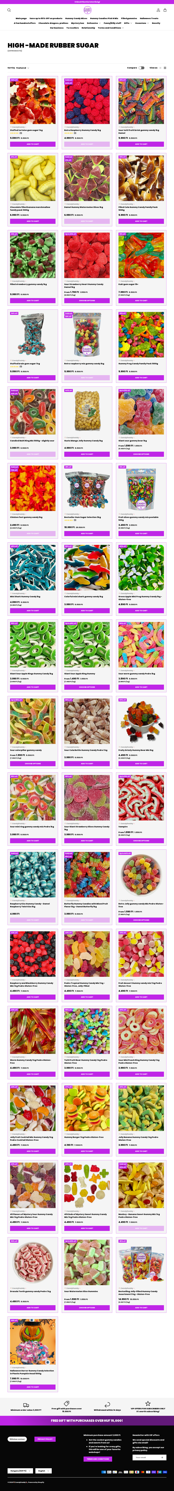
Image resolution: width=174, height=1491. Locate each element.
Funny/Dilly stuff (112, 23)
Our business (57, 28)
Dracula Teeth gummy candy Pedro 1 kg (30, 1291)
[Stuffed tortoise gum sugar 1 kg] (33, 101)
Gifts (126, 23)
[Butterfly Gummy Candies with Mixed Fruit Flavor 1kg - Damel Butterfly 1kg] (87, 874)
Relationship (88, 28)
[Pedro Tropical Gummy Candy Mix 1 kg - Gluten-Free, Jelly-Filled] (87, 954)
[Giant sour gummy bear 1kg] (141, 412)
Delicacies (92, 23)
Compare (132, 67)
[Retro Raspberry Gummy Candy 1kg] (87, 101)
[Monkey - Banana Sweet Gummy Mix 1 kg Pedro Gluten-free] (141, 1185)
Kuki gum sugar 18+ (128, 284)
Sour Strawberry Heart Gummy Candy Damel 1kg (83, 285)
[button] (165, 10)
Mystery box (77, 23)
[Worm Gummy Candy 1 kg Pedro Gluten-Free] (33, 1031)
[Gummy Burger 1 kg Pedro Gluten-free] (87, 1108)
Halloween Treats (149, 18)
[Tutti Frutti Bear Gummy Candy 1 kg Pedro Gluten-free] (87, 1031)
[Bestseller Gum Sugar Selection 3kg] (87, 488)
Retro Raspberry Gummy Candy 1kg (82, 130)
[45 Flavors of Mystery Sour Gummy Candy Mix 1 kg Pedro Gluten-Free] (33, 1185)
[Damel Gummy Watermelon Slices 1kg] (87, 178)
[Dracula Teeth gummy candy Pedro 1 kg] (33, 1262)
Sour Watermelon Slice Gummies (81, 1291)
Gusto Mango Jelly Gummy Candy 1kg (83, 440)
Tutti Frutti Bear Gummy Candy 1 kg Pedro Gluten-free (85, 1061)
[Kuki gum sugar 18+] (141, 255)
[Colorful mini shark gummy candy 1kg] (87, 567)
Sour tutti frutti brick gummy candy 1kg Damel (138, 131)
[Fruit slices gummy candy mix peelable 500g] (141, 488)
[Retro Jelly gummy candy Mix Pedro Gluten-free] (141, 874)
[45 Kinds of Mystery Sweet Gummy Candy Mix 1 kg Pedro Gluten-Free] (87, 1185)
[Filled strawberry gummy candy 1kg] (33, 255)
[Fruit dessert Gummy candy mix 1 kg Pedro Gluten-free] (141, 954)
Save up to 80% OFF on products (46, 18)
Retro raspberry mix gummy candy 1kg (84, 363)
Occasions (140, 23)
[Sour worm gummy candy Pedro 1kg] (141, 644)
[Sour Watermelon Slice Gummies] (87, 1262)
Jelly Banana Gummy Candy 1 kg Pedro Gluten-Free (138, 1138)
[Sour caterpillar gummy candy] (33, 721)
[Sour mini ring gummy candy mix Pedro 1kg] (33, 797)
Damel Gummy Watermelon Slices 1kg (83, 207)
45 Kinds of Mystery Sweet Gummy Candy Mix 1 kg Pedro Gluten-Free (85, 1215)
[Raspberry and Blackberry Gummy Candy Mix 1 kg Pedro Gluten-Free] (33, 954)
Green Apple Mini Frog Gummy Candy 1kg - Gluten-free (140, 598)
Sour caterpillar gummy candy (26, 750)
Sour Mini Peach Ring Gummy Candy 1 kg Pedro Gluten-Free (138, 1061)
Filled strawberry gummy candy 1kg (28, 284)
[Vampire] (141, 797)
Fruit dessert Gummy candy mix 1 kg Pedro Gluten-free (140, 984)
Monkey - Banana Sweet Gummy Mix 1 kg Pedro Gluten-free (139, 1215)
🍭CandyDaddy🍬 (20, 1482)
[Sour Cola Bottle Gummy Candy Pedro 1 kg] (87, 721)
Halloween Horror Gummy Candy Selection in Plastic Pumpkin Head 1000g (32, 1372)
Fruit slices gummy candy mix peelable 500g (138, 518)
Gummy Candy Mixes (76, 18)
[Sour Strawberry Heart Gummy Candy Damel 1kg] (87, 255)
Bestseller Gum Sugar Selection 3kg (82, 517)
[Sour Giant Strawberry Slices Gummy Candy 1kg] (87, 797)
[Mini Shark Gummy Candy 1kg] (33, 567)
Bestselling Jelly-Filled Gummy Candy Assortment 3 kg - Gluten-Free (137, 1293)
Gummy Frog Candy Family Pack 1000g (138, 363)
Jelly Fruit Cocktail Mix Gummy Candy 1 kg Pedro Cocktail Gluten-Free (31, 1138)
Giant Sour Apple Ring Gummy (79, 673)
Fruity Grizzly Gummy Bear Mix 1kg (135, 750)
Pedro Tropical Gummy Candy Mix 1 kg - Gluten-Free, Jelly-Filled (84, 984)
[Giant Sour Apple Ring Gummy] (87, 644)
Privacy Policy (45, 1439)
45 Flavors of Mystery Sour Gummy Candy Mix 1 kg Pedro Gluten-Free (31, 1215)
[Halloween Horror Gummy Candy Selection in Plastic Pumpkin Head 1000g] (33, 1342)
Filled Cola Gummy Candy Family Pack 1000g (138, 208)
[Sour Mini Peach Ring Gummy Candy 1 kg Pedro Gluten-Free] (141, 1031)
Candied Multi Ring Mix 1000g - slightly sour (32, 440)
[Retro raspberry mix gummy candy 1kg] (87, 334)
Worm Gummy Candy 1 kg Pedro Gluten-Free (30, 1061)
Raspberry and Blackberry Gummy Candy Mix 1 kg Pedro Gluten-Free (31, 984)
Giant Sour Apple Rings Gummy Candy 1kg (31, 673)
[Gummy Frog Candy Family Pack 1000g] (141, 334)
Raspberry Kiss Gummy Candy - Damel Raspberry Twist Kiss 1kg (30, 905)
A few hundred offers (25, 23)
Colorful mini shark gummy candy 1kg (83, 596)
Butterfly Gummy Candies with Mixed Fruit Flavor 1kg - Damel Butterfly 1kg (86, 905)
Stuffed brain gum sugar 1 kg (25, 363)
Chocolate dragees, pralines (53, 23)
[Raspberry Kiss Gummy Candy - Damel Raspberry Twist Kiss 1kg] (33, 874)
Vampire (123, 826)
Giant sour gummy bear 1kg (132, 440)
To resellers (72, 28)
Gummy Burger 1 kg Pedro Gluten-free (84, 1137)
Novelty (156, 23)
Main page (21, 18)
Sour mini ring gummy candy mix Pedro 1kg (32, 826)
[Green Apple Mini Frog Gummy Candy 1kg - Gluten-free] (141, 567)
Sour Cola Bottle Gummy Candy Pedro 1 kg (85, 750)
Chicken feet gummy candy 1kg (26, 517)
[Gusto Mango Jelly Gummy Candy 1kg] (87, 412)
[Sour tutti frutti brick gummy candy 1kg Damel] (141, 101)
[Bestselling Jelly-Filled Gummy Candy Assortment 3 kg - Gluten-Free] (141, 1262)
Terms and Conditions (109, 28)
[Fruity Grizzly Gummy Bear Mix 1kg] (141, 721)
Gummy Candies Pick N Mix (104, 18)
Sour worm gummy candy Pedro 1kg (136, 673)
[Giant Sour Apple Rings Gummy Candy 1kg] (33, 644)
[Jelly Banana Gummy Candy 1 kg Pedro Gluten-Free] (141, 1108)
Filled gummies (129, 18)
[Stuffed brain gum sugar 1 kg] (33, 334)
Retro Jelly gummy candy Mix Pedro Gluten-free (141, 905)
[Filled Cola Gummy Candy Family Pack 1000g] (141, 178)
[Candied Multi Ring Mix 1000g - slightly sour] (33, 412)
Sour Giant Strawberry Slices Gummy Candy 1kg (86, 828)
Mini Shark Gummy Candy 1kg (25, 596)
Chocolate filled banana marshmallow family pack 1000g (30, 208)
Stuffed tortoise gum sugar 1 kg (26, 130)
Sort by (11, 67)
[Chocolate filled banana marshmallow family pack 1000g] (33, 178)
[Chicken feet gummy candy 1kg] (33, 488)
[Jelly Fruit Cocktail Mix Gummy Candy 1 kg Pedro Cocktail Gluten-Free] (33, 1108)
